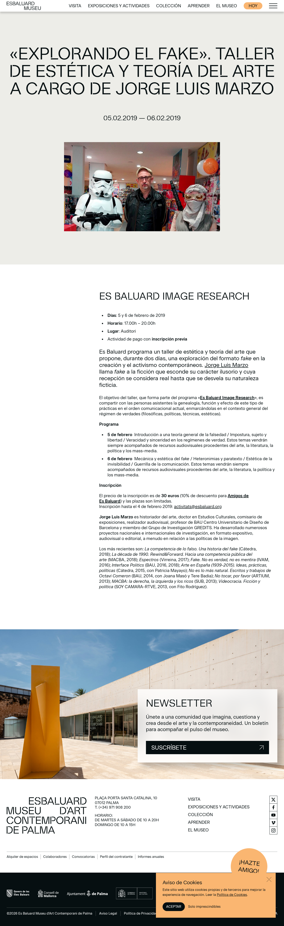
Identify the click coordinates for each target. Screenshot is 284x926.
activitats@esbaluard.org (198, 506)
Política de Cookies (232, 895)
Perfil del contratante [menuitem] (116, 857)
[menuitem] (75, 6)
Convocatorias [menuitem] (83, 857)
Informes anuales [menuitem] (151, 857)
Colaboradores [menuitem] (55, 857)
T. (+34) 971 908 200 (113, 807)
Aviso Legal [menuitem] (108, 913)
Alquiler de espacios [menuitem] (22, 857)
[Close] (269, 879)
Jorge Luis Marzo (226, 365)
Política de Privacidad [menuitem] (141, 913)
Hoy (253, 5)
